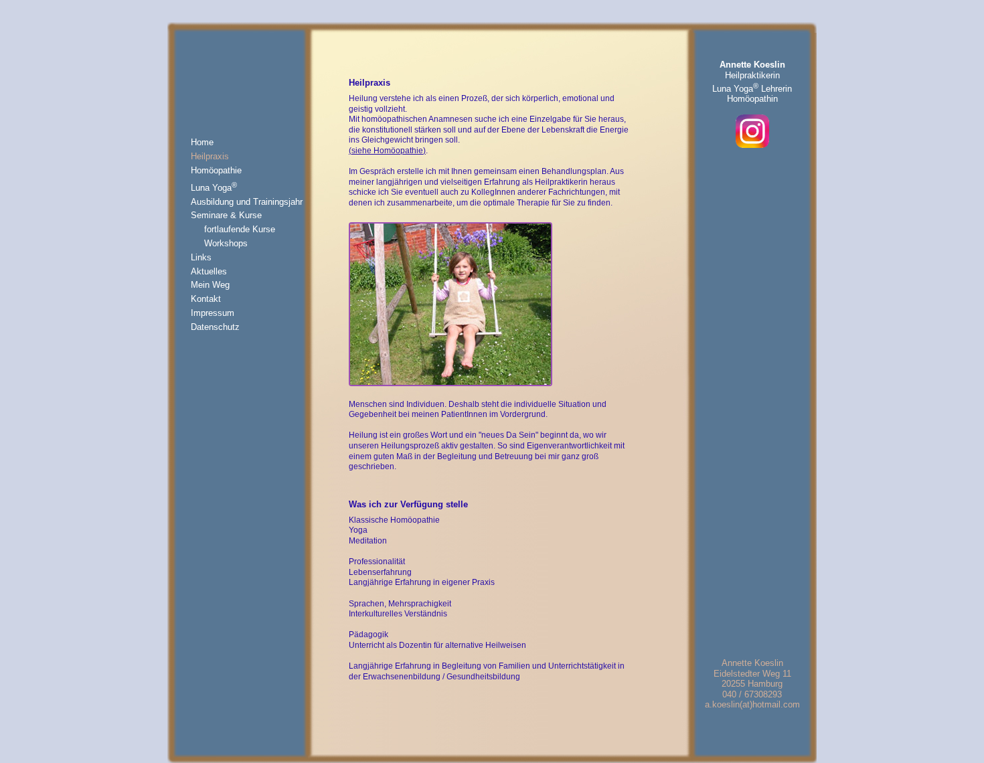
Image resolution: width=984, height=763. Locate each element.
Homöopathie (216, 170)
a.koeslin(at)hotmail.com (752, 704)
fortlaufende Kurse (239, 229)
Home (202, 142)
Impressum (212, 313)
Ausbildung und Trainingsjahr (247, 202)
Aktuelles (209, 271)
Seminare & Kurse (226, 215)
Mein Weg (210, 285)
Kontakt (206, 299)
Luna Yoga (214, 188)
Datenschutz (215, 327)
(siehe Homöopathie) (387, 150)
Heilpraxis (210, 156)
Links (201, 257)
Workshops (226, 243)
